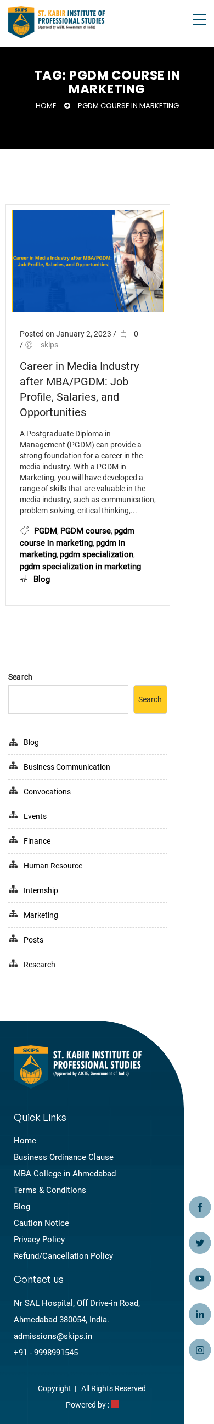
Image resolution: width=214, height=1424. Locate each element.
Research (39, 964)
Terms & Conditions (50, 1190)
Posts (33, 939)
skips (49, 344)
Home (46, 105)
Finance (37, 841)
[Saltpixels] (115, 1404)
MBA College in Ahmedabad (65, 1174)
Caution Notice (41, 1223)
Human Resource (53, 865)
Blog (41, 579)
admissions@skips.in (53, 1336)
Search (20, 676)
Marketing (41, 915)
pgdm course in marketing (128, 105)
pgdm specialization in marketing (80, 566)
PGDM (45, 531)
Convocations (47, 791)
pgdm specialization (96, 554)
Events (35, 816)
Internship (41, 890)
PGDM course (85, 531)
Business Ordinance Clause (64, 1157)
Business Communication (67, 767)
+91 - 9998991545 (46, 1353)
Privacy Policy (39, 1239)
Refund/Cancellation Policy (63, 1256)
